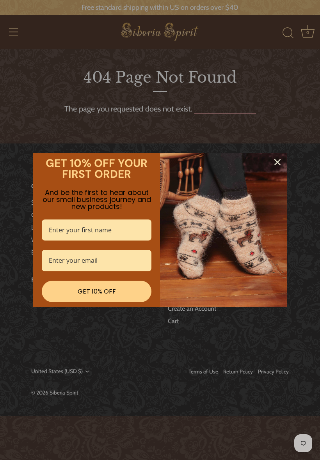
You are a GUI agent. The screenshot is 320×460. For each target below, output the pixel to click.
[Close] (277, 162)
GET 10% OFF (97, 291)
